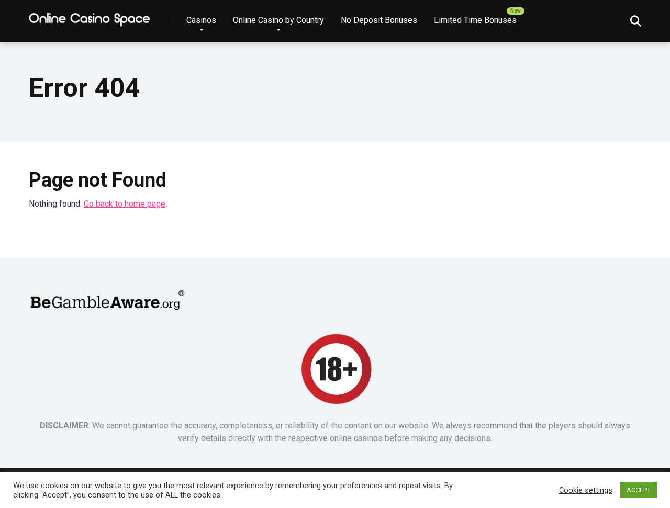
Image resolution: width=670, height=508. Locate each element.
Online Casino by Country (278, 20)
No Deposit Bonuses (379, 20)
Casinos (201, 20)
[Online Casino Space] (90, 17)
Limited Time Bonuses (475, 20)
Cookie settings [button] (585, 490)
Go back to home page (124, 204)
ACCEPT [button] (639, 490)
